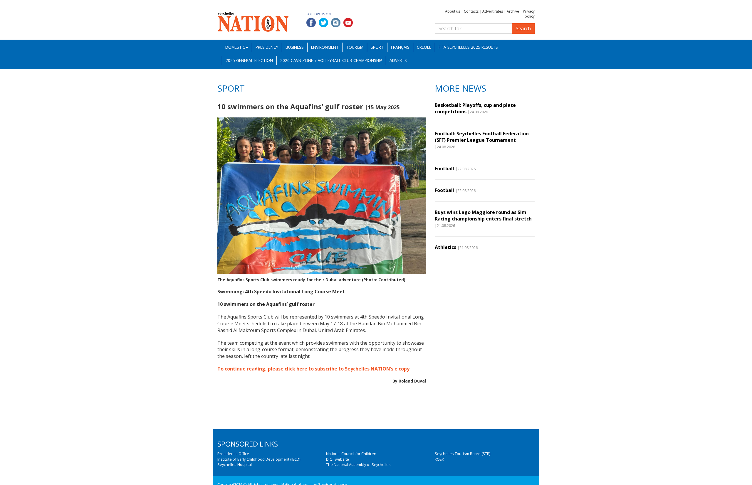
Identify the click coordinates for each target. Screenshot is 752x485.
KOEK (439, 459)
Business (295, 47)
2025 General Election (249, 60)
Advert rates (492, 11)
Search (523, 28)
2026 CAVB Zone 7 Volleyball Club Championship (331, 60)
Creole (424, 47)
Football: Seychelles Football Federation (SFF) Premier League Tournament (482, 136)
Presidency (267, 47)
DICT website (337, 459)
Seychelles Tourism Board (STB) (462, 453)
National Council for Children (351, 453)
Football (444, 168)
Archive (513, 11)
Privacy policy (529, 14)
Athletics (445, 247)
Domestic (235, 47)
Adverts (398, 60)
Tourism (354, 47)
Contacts (471, 11)
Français (400, 47)
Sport (377, 47)
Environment (325, 47)
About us (452, 11)
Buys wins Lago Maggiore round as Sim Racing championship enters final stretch (483, 215)
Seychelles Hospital (234, 464)
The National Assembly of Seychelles (358, 464)
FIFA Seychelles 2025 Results (468, 47)
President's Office (233, 453)
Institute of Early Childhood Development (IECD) (258, 459)
